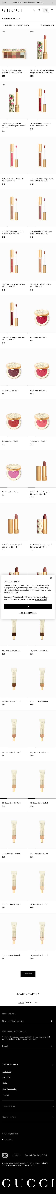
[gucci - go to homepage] (12, 10)
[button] (28, 974)
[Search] (45, 10)
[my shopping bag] (33, 10)
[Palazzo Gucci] (36, 1155)
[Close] (51, 578)
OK (28, 606)
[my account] (39, 10)
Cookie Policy (40, 599)
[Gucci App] (5, 1155)
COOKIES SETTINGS (28, 613)
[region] (28, 597)
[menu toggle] (52, 10)
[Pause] (53, 3)
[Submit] (51, 1021)
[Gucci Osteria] (16, 1155)
